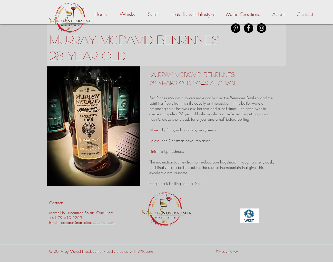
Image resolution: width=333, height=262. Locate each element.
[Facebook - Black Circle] (248, 28)
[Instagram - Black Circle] (261, 28)
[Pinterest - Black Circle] (235, 28)
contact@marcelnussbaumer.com (88, 222)
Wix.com (145, 251)
